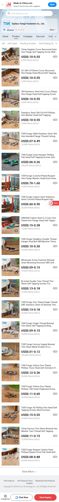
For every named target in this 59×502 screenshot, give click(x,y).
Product (16, 36)
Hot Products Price (25, 481)
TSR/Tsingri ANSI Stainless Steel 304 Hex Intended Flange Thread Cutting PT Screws (39, 136)
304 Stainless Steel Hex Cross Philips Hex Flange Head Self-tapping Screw (39, 92)
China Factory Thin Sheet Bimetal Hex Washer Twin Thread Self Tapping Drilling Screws (39, 431)
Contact (52, 36)
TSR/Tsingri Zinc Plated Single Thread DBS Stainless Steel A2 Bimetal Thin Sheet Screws (39, 305)
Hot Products (9, 481)
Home (5, 36)
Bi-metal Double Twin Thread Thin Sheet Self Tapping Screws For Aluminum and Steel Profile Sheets (37, 284)
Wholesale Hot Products (45, 481)
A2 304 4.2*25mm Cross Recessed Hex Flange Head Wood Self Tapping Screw (38, 73)
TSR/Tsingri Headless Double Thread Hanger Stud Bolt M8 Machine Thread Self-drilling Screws (39, 242)
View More (28, 471)
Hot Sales (12, 43)
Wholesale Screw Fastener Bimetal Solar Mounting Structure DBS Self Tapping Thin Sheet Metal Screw (37, 262)
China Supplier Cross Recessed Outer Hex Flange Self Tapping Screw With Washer (39, 52)
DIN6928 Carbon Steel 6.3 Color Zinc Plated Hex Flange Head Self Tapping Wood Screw (38, 220)
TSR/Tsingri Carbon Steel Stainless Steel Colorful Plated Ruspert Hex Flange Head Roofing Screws (38, 199)
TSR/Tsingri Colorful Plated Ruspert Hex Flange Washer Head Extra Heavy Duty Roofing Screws (39, 178)
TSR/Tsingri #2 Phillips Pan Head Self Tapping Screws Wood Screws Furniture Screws (39, 410)
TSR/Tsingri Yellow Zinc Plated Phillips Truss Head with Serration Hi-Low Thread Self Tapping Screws (39, 368)
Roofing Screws (28, 43)
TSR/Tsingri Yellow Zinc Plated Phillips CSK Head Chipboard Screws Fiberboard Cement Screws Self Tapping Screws (38, 390)
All (3, 43)
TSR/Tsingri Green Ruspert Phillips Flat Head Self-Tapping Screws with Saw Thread (38, 157)
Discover (40, 36)
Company (27, 36)
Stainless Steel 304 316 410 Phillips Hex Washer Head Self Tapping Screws (38, 115)
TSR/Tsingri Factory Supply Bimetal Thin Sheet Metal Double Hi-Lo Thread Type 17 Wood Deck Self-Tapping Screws (38, 348)
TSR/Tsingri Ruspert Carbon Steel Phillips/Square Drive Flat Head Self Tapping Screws (38, 452)
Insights (29, 483)
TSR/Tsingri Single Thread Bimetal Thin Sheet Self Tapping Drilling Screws (37, 326)
